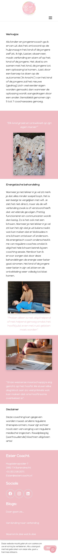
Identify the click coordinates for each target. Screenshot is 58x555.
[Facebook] (10, 493)
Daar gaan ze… (15, 511)
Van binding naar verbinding (22, 522)
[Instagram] (19, 493)
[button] (50, 17)
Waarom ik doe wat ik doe (21, 534)
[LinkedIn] (28, 493)
